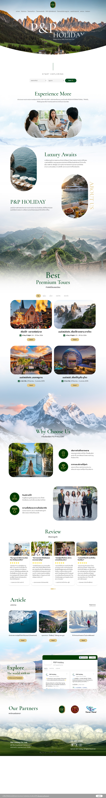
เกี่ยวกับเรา (23, 11)
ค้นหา (70, 80)
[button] (52, 588)
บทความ (82, 11)
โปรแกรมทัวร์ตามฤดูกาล (63, 11)
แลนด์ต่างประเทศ (74, 11)
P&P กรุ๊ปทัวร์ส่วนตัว (51, 11)
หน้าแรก (18, 11)
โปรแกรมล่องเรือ (40, 11)
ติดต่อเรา (87, 11)
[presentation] (5, 558)
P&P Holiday (58, 662)
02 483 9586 (77, 741)
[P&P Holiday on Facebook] (48, 661)
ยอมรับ (99, 796)
